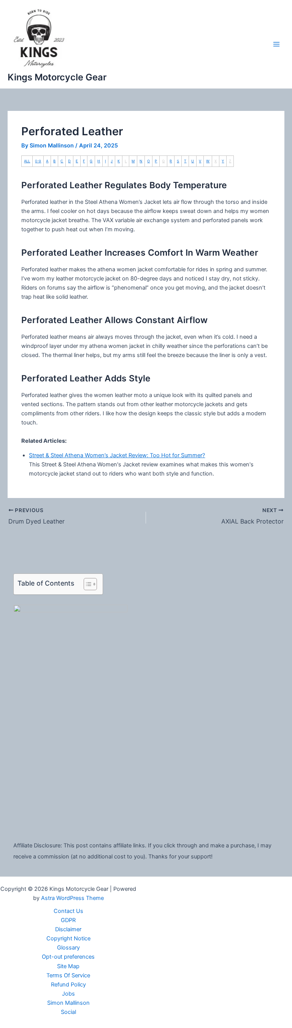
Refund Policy (68, 984)
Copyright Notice (68, 938)
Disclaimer (68, 929)
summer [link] (255, 269)
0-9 (38, 161)
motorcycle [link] (35, 220)
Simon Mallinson (68, 1002)
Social (68, 1012)
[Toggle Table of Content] (86, 584)
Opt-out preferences (68, 956)
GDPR (68, 920)
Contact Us (68, 911)
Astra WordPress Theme (72, 898)
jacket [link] (44, 220)
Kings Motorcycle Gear (57, 77)
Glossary (68, 947)
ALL (27, 161)
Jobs (68, 993)
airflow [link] (152, 211)
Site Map (68, 966)
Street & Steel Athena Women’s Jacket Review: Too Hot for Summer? (117, 455)
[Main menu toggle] (276, 44)
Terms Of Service (68, 975)
